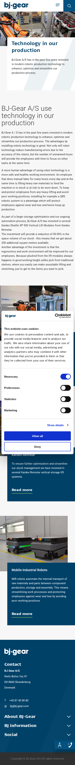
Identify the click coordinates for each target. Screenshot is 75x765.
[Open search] (69, 6)
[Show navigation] (58, 5)
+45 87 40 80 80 (18, 700)
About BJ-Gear (19, 717)
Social (10, 735)
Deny (37, 446)
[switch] (65, 388)
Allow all (37, 436)
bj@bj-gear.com (19, 706)
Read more (22, 490)
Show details (55, 425)
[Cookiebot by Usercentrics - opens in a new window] (55, 316)
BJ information (20, 726)
